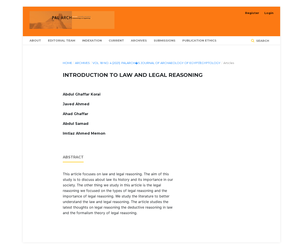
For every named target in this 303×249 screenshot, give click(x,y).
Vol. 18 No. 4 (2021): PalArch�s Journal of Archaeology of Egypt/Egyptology (156, 63)
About (35, 40)
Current (116, 40)
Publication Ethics (199, 40)
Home (67, 63)
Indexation (92, 40)
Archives (139, 40)
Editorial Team (61, 40)
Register (252, 13)
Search (262, 40)
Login (268, 13)
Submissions (164, 40)
